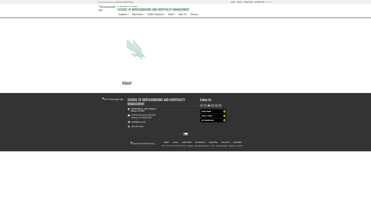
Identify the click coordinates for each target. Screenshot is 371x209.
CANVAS (239, 2)
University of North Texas (124, 2)
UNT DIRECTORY (259, 2)
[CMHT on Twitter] (205, 105)
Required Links (232, 145)
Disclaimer (190, 145)
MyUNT (166, 142)
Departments (137, 14)
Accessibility (237, 142)
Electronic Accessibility (221, 145)
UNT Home (240, 145)
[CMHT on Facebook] (201, 105)
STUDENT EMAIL (248, 2)
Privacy (212, 145)
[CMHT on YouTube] (208, 105)
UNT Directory (200, 142)
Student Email (186, 142)
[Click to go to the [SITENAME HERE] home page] (107, 8)
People (171, 14)
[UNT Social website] (220, 105)
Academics (122, 14)
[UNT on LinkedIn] (216, 105)
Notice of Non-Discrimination (202, 145)
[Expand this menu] (128, 14)
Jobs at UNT (225, 142)
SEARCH (269, 2)
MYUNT (233, 2)
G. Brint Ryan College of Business (127, 6)
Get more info (208, 120)
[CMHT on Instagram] (212, 105)
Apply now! (206, 111)
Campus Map (213, 142)
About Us (182, 14)
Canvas (175, 142)
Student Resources (155, 14)
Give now (194, 14)
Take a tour (207, 116)
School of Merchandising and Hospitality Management (153, 9)
